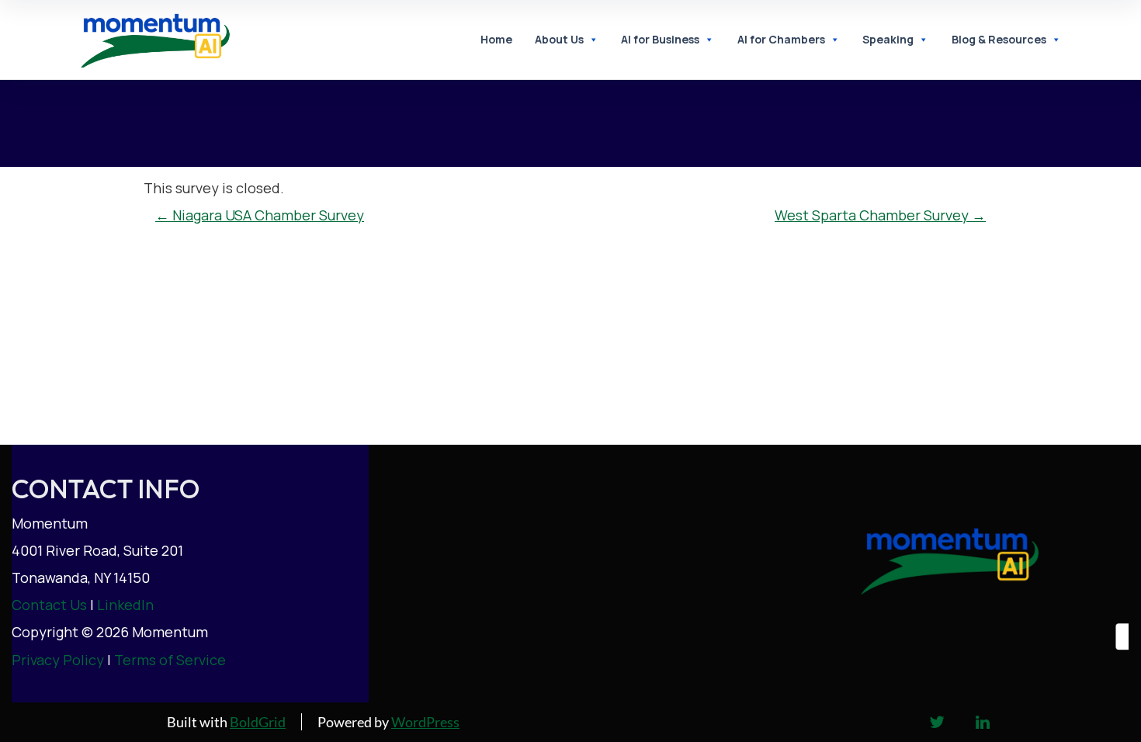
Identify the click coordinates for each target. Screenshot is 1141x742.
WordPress (425, 721)
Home (496, 39)
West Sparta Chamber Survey (880, 215)
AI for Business (660, 39)
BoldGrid (258, 721)
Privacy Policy (58, 659)
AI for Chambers (781, 39)
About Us (559, 39)
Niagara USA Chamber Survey (259, 215)
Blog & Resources (999, 39)
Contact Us (49, 604)
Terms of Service (170, 659)
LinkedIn (125, 604)
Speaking (888, 39)
